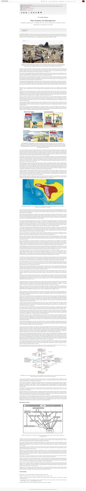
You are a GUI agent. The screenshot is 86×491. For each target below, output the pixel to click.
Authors (40, 489)
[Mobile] (65, 1)
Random (30, 489)
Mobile (50, 489)
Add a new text (54, 489)
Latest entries (46, 489)
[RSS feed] (67, 1)
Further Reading (24, 30)
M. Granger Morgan (26, 7)
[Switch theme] (71, 1)
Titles (37, 489)
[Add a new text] (70, 1)
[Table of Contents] (42, 1)
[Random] (68, 1)
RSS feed (34, 489)
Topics (43, 489)
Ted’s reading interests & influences (28, 8)
